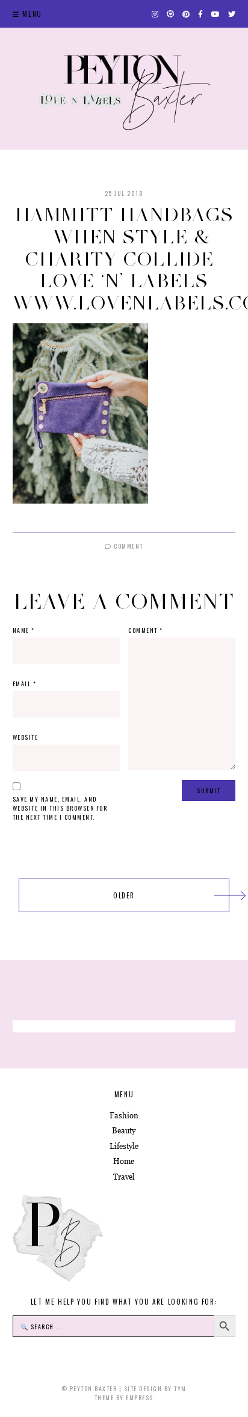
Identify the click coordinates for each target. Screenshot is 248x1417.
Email (25, 683)
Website (26, 737)
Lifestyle (124, 1146)
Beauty (123, 1130)
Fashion (124, 1115)
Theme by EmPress (124, 1397)
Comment (127, 545)
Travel (124, 1176)
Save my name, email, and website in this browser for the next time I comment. (60, 807)
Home (123, 1161)
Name (24, 630)
